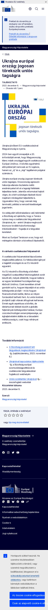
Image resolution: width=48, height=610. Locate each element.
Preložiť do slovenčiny (19, 34)
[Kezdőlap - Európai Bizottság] (8, 8)
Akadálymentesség (11, 471)
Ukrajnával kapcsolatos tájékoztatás (26, 361)
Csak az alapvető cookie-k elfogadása (28, 603)
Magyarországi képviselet (14, 399)
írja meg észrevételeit (19, 422)
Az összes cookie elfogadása (28, 595)
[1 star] (5, 415)
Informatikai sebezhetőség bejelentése (20, 512)
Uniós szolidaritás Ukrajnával (23, 379)
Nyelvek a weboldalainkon (14, 517)
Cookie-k (6, 522)
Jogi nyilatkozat (9, 533)
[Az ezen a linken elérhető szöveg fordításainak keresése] (11, 353)
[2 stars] (7, 415)
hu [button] (30, 9)
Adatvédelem (8, 528)
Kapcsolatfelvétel (10, 506)
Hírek (7, 54)
